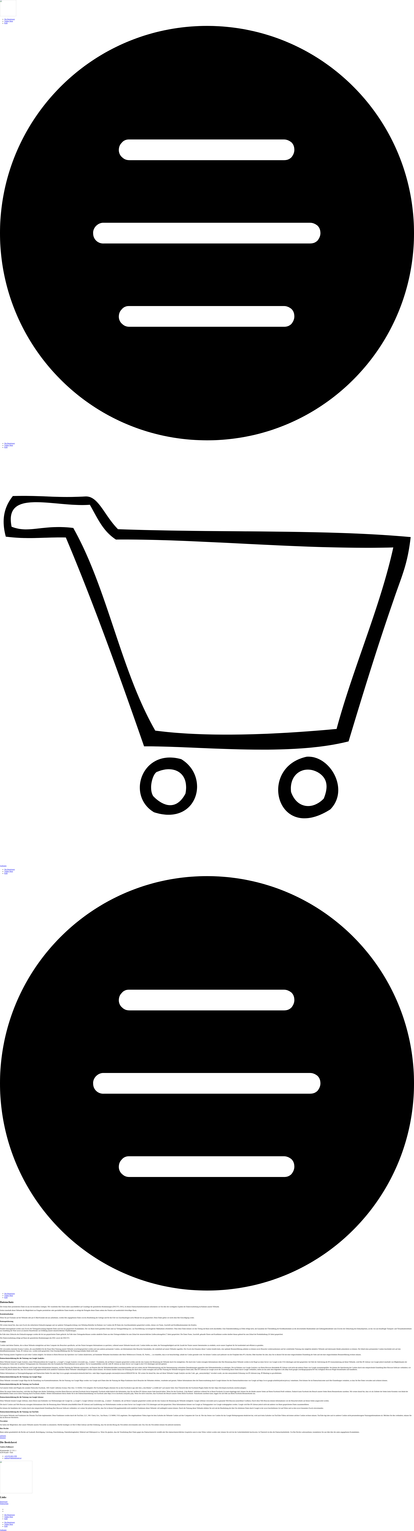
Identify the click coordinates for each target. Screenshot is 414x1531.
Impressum (3, 1502)
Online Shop (8, 21)
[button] (207, 233)
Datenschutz (4, 1504)
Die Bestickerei (9, 19)
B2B (6, 23)
